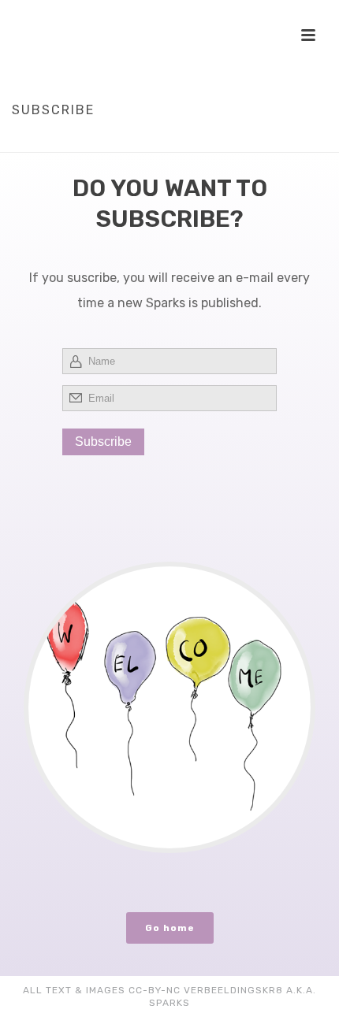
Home (137, 141)
